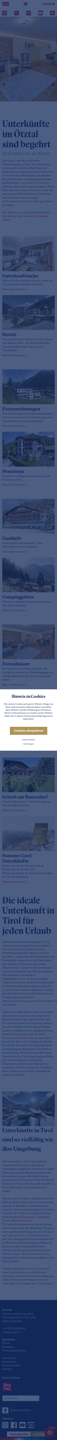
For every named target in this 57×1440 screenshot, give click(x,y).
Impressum (28, 719)
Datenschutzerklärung (35, 716)
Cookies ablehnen (28, 740)
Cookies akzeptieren (28, 730)
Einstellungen (28, 744)
